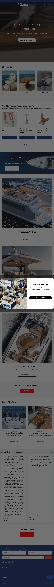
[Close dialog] (52, 280)
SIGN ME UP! (40, 297)
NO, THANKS (40, 301)
